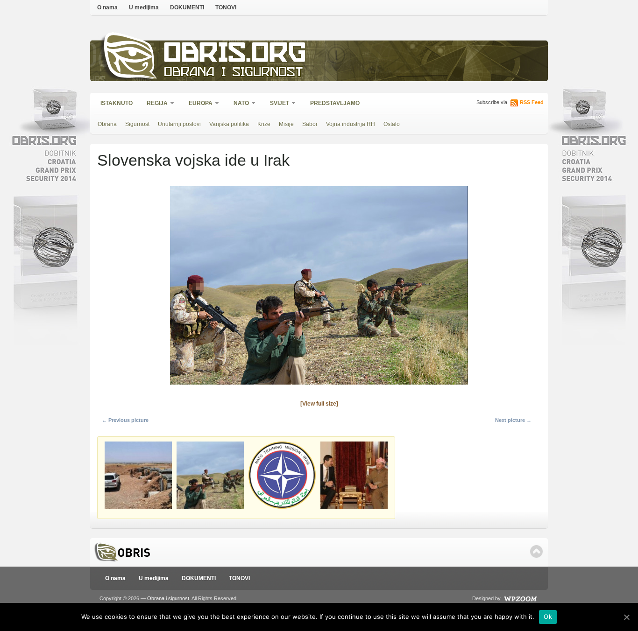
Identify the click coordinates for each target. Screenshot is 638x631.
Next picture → (513, 420)
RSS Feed (532, 102)
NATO (238, 104)
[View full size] (319, 403)
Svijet (276, 104)
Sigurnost (137, 124)
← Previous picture (125, 420)
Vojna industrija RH (350, 124)
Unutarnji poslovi (179, 124)
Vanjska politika (229, 124)
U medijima (144, 7)
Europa (198, 104)
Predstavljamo (335, 103)
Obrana (107, 124)
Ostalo (391, 124)
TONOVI (225, 7)
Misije (286, 124)
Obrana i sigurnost (233, 73)
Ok (548, 616)
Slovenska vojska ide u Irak (193, 160)
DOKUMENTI (187, 7)
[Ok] (626, 617)
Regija (154, 104)
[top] (536, 551)
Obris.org (235, 55)
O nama (107, 7)
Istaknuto (116, 103)
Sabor (310, 124)
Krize (263, 124)
